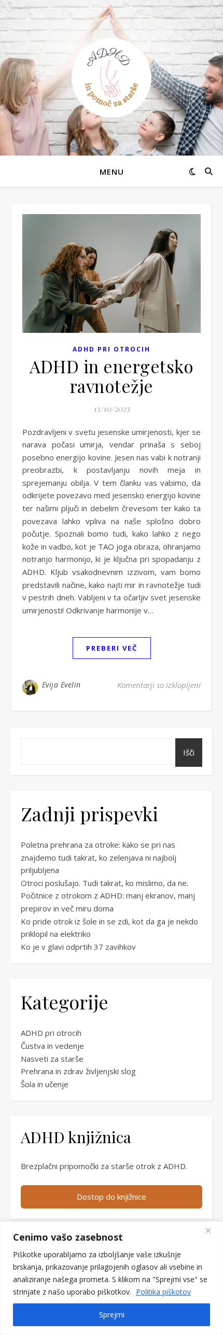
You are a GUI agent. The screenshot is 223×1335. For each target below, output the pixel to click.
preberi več (111, 648)
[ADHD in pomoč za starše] (111, 78)
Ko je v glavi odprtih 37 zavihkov (78, 946)
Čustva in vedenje (52, 1046)
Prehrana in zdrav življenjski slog (78, 1071)
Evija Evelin (61, 685)
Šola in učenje (44, 1084)
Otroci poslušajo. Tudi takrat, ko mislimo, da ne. (104, 883)
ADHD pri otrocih (111, 349)
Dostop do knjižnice (111, 1196)
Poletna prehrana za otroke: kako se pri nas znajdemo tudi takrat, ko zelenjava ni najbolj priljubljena (98, 857)
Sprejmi (111, 1314)
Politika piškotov (163, 1292)
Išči (188, 752)
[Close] (212, 1230)
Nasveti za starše (52, 1058)
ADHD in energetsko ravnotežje (111, 376)
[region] (111, 1278)
